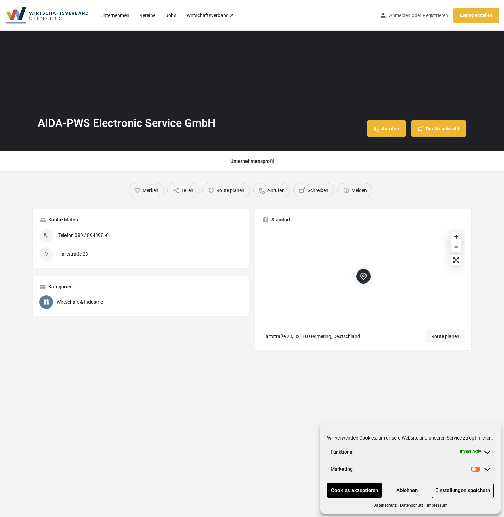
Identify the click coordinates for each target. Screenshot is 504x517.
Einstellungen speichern (462, 490)
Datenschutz (385, 505)
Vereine (147, 15)
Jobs (171, 15)
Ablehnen (407, 490)
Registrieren (435, 15)
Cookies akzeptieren (354, 490)
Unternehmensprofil (252, 161)
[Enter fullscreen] (456, 260)
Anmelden (399, 15)
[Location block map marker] (363, 276)
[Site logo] (47, 14)
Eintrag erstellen (476, 15)
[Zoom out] (456, 247)
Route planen (445, 336)
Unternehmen (114, 15)
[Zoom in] (456, 237)
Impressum (437, 505)
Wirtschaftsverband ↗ (210, 15)
